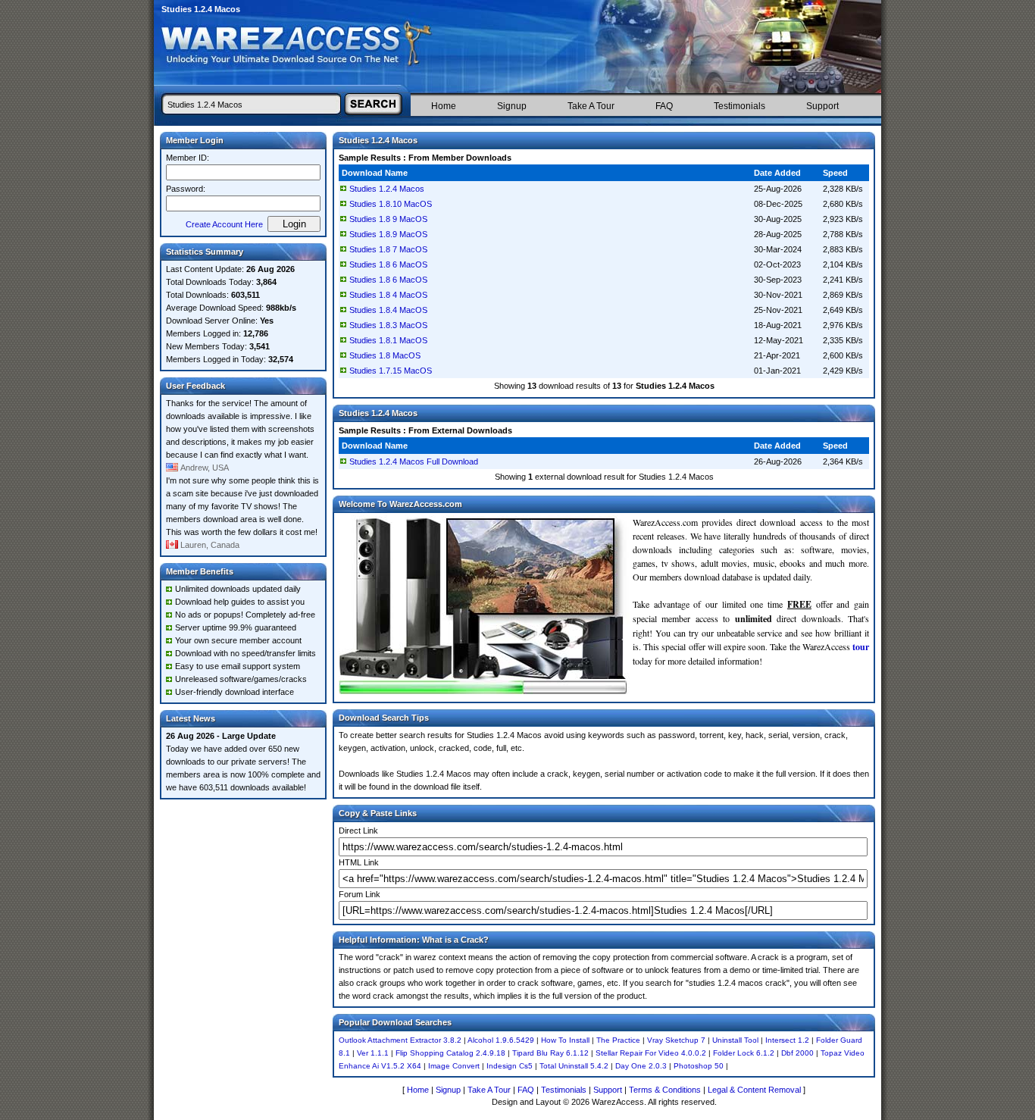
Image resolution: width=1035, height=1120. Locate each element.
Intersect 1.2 (787, 1040)
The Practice (618, 1040)
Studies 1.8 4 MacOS (388, 294)
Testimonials (739, 106)
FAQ (664, 106)
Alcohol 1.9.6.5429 (500, 1040)
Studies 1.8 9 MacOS (388, 219)
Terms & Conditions (665, 1089)
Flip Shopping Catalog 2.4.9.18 (450, 1053)
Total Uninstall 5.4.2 (573, 1066)
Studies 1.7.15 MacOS (390, 370)
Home (443, 106)
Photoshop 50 (699, 1066)
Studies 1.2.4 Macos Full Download (413, 461)
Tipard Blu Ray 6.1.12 (550, 1053)
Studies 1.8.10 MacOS (390, 203)
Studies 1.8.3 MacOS (388, 325)
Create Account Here (224, 224)
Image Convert (454, 1066)
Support (822, 106)
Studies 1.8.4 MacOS (388, 309)
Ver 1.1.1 (373, 1053)
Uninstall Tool (735, 1040)
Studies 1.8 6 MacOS (388, 264)
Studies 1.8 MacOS (385, 355)
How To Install (565, 1040)
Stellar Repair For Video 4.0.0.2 (651, 1053)
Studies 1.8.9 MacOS (388, 234)
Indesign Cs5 (509, 1066)
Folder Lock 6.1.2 (743, 1053)
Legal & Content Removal (754, 1089)
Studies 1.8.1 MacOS (388, 340)
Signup (512, 106)
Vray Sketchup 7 (676, 1040)
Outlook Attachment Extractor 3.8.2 (400, 1040)
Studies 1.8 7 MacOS (388, 249)
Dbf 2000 (797, 1053)
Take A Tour (591, 106)
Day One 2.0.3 (641, 1066)
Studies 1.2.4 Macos (386, 188)
